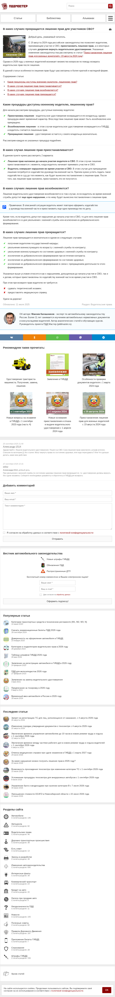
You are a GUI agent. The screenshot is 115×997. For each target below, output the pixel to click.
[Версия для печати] (110, 29)
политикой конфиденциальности (76, 532)
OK (107, 990)
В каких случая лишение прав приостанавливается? (34, 86)
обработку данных (63, 594)
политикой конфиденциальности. (67, 991)
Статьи (18, 18)
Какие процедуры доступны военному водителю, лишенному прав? (42, 82)
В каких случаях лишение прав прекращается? (31, 94)
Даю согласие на (56, 594)
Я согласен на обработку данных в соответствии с (50, 532)
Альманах (88, 18)
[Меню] (110, 18)
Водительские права (101, 304)
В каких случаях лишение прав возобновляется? (32, 90)
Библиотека (53, 18)
